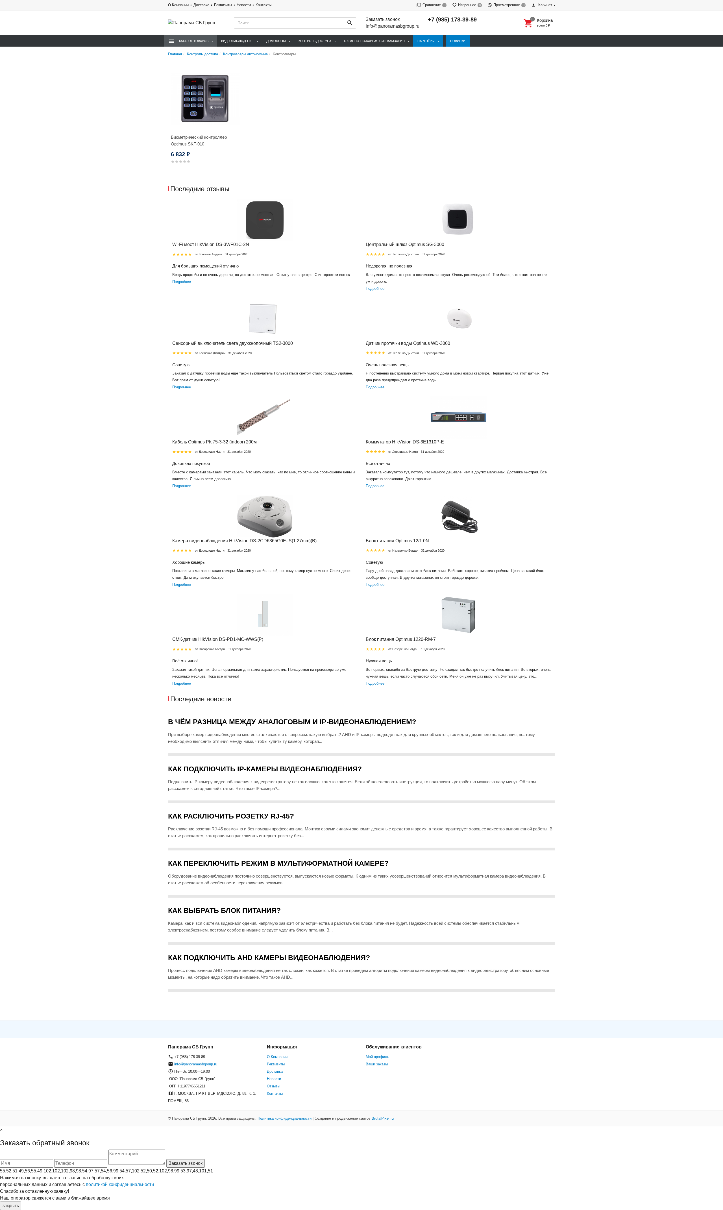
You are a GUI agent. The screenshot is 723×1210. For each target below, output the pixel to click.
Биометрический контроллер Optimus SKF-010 (199, 140)
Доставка (201, 5)
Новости (244, 5)
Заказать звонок (383, 19)
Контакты (263, 5)
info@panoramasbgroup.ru (392, 26)
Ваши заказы (377, 1064)
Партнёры (426, 41)
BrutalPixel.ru (383, 1118)
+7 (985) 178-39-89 (452, 19)
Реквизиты (223, 5)
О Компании (178, 5)
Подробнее (181, 282)
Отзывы (273, 1086)
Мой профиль (377, 1057)
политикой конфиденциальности (120, 1184)
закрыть (10, 1205)
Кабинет (544, 5)
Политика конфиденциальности (285, 1118)
